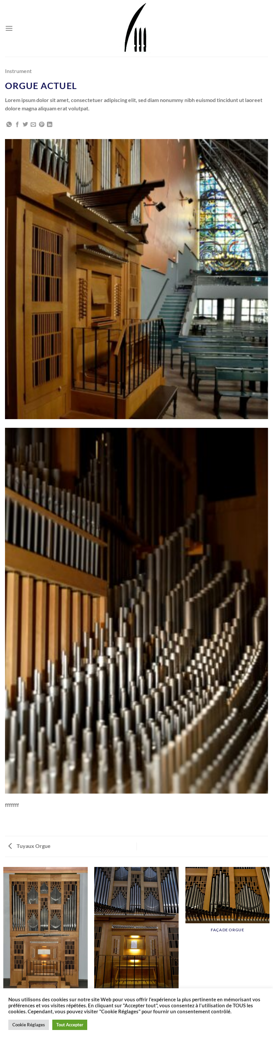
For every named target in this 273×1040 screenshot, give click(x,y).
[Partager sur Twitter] (25, 125)
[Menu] (9, 28)
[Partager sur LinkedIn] (49, 125)
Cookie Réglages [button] (28, 1024)
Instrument (18, 71)
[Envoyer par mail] (33, 125)
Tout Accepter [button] (69, 1024)
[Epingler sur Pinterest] (41, 125)
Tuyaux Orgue (33, 846)
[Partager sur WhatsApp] (9, 125)
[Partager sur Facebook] (17, 125)
